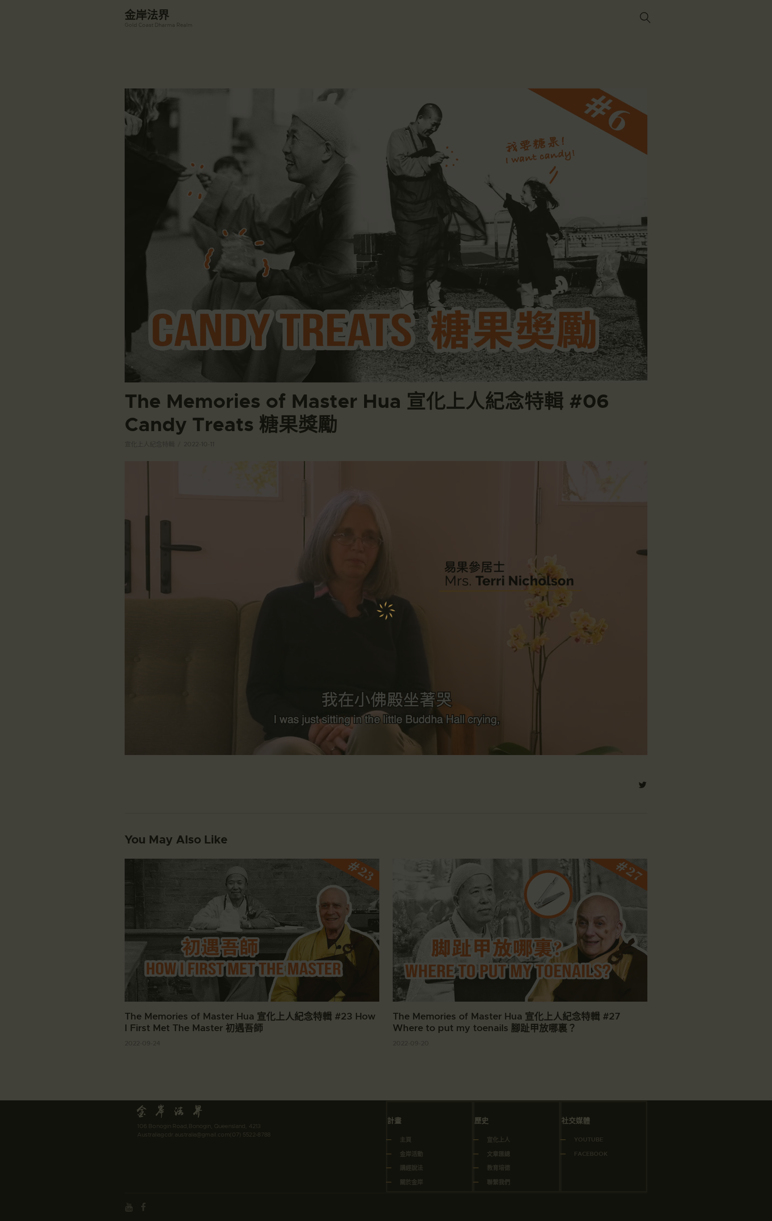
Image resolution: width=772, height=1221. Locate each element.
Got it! (730, 64)
